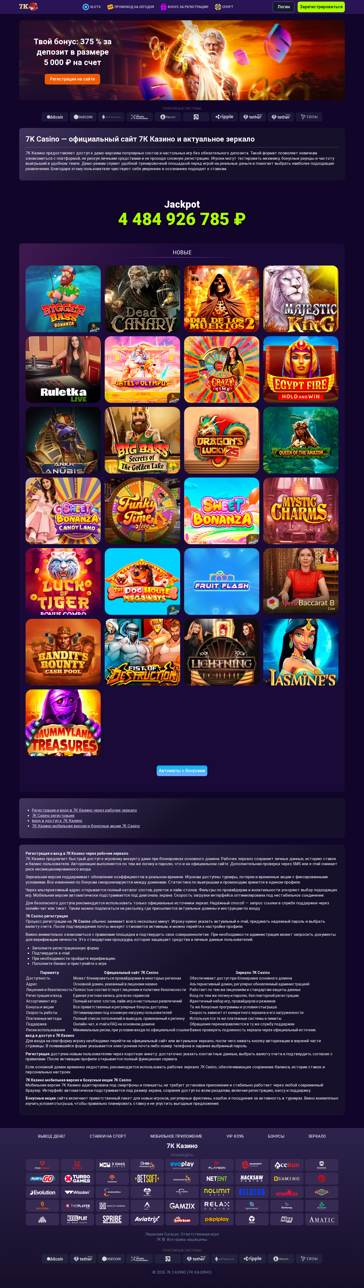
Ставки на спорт (108, 1136)
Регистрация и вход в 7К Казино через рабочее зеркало (84, 810)
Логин (283, 6)
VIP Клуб (235, 1136)
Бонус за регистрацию (188, 7)
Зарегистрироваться (321, 6)
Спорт (227, 7)
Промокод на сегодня (134, 7)
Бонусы (276, 1136)
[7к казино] (31, 7)
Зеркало (317, 1136)
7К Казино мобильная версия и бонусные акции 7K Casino (86, 826)
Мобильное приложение (176, 1136)
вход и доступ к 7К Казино (57, 820)
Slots (95, 7)
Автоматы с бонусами (182, 770)
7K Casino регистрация (53, 815)
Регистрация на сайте (72, 79)
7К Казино (182, 1146)
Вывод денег (52, 1136)
